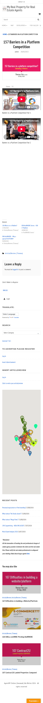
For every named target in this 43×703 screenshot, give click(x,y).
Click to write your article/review (12, 383)
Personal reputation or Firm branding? (14, 508)
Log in (4, 356)
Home (4, 25)
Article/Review (6, 597)
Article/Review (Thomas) (14, 253)
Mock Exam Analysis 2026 (10, 532)
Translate (16, 317)
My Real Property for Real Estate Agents (21, 8)
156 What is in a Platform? (9, 225)
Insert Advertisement (9, 362)
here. (28, 553)
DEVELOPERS (21, 25)
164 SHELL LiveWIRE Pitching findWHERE (17, 637)
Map (12, 25)
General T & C (6, 341)
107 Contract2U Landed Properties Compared (19, 672)
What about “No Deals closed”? (12, 514)
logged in (15, 269)
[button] (28, 449)
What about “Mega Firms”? (10, 519)
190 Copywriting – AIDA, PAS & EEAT (13, 525)
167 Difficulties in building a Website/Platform (19, 601)
